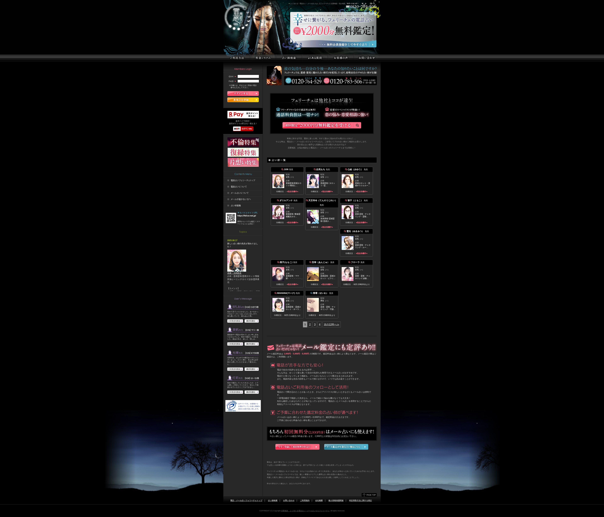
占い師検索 (272, 500)
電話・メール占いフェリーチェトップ (246, 500)
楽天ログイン (243, 128)
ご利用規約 (305, 500)
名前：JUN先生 (234, 273)
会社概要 (319, 500)
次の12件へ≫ (331, 324)
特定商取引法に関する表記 (360, 500)
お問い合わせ (288, 500)
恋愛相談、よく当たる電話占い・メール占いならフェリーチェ (305, 511)
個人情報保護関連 (336, 500)
